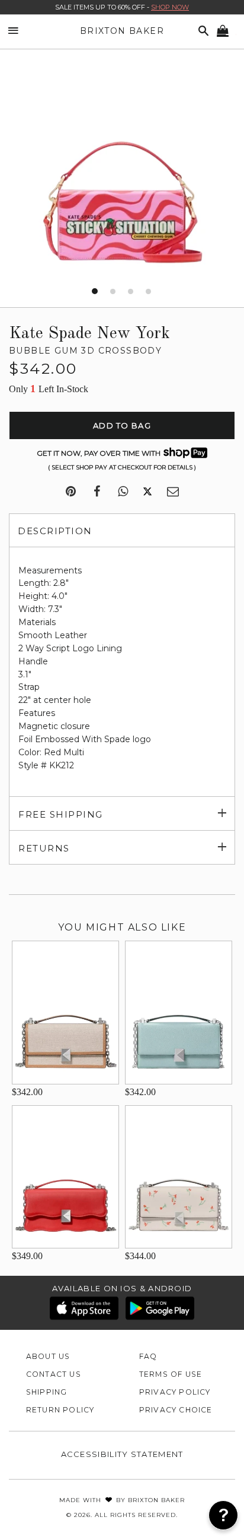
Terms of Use (171, 1374)
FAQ (148, 1356)
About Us (48, 1356)
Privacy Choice (176, 1409)
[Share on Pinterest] (71, 492)
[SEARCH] (201, 31)
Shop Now (170, 7)
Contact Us (53, 1374)
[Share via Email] (173, 492)
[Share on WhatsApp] (123, 492)
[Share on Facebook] (97, 492)
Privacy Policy (175, 1391)
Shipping (47, 1391)
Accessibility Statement (122, 1454)
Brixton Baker (122, 31)
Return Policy (60, 1409)
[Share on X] (147, 492)
